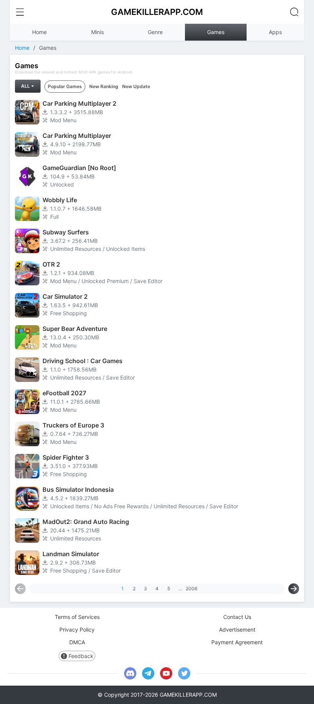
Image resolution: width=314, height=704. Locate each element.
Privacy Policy (77, 629)
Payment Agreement (237, 642)
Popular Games (65, 86)
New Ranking (103, 86)
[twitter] (184, 673)
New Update (136, 86)
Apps (275, 32)
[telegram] (148, 673)
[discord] (130, 673)
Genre (155, 32)
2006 (191, 588)
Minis (97, 32)
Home (39, 32)
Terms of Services (77, 617)
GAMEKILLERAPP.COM (157, 12)
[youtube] (166, 673)
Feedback (81, 656)
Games (215, 32)
